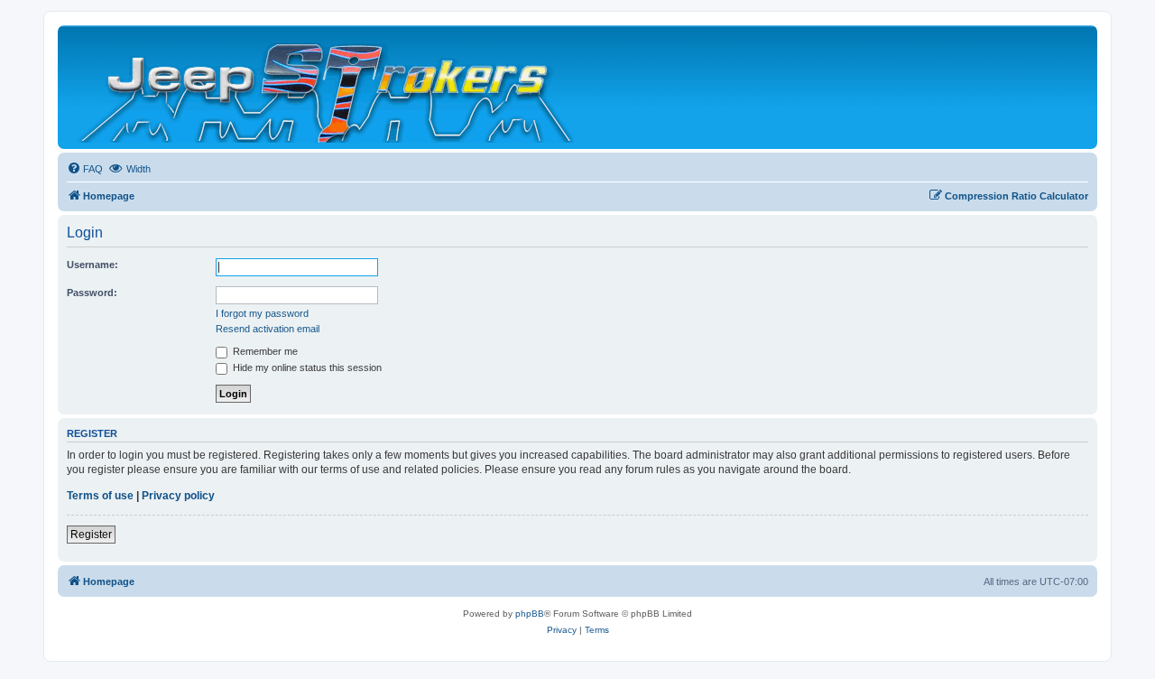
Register (91, 534)
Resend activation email (267, 328)
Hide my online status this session (306, 367)
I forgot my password (262, 313)
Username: (92, 264)
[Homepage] (328, 87)
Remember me (264, 351)
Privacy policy (178, 495)
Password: (92, 292)
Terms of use (100, 495)
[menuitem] (85, 169)
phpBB (529, 614)
